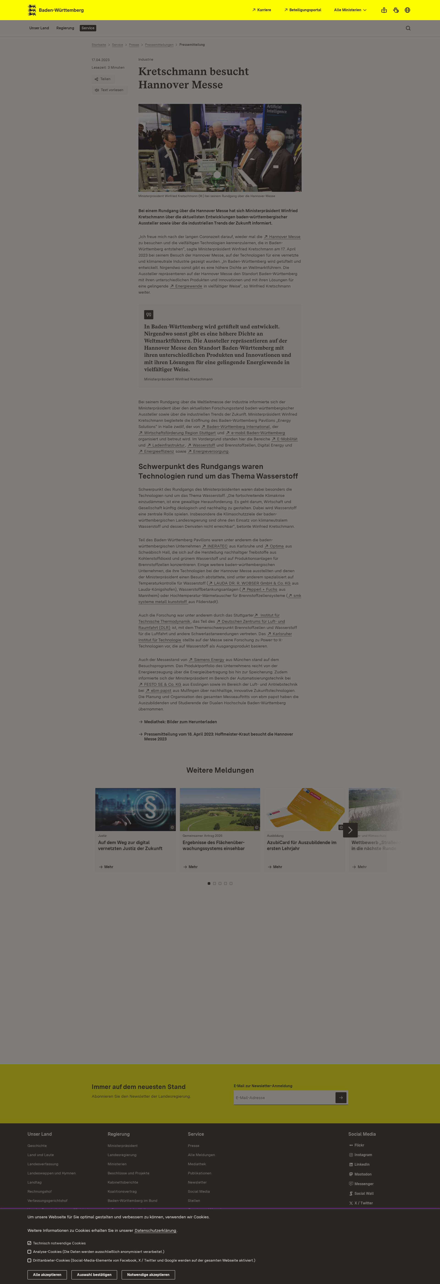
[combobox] (350, 10)
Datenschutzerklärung (155, 1230)
